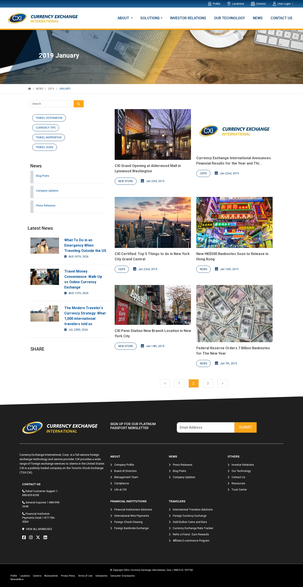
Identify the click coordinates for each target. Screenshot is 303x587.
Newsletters (17, 579)
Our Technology (229, 18)
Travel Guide (44, 147)
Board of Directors (125, 471)
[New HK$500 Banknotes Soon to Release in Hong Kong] (234, 222)
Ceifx (203, 173)
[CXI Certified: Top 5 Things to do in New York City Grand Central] (153, 222)
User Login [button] (284, 3)
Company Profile (124, 464)
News (258, 18)
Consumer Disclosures (122, 575)
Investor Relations (188, 18)
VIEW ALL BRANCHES (39, 529)
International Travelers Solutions (193, 509)
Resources (238, 483)
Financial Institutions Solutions (133, 509)
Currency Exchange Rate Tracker (193, 528)
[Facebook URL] (25, 537)
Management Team (126, 477)
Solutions (150, 18)
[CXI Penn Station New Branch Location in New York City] (153, 305)
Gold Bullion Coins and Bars (190, 522)
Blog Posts (42, 175)
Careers (261, 3)
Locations (238, 3)
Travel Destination (49, 118)
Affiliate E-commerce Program (191, 540)
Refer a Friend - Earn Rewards (191, 534)
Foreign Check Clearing (128, 522)
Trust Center (239, 489)
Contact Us (281, 18)
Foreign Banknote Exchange (131, 528)
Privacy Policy (68, 575)
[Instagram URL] (32, 537)
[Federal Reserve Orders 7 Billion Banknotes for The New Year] (234, 313)
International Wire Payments (131, 515)
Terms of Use (85, 575)
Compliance (121, 483)
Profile (216, 3)
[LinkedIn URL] (46, 537)
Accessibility (51, 575)
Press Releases (45, 205)
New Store (125, 181)
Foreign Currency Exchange (190, 515)
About (124, 18)
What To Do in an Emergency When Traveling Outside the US (85, 245)
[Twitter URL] (39, 537)
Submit (245, 427)
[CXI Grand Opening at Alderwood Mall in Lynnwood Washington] (153, 134)
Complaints (101, 575)
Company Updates (47, 190)
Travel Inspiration (48, 137)
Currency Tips (45, 127)
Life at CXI (120, 489)
